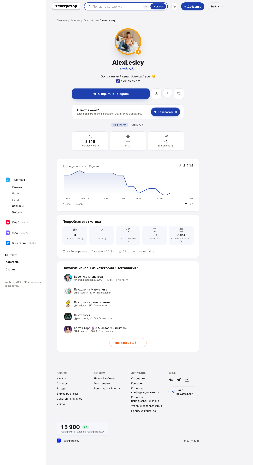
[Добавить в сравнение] (167, 92)
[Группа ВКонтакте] (170, 379)
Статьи (61, 403)
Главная (62, 20)
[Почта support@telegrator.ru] (186, 379)
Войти (215, 6)
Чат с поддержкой (184, 391)
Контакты (137, 383)
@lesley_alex (128, 68)
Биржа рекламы (67, 393)
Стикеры (62, 383)
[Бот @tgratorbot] (178, 379)
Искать (158, 6)
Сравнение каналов (69, 398)
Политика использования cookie (145, 399)
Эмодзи (62, 388)
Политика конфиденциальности (145, 390)
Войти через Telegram (108, 388)
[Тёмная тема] (174, 6)
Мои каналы (102, 383)
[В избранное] (179, 93)
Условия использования (146, 405)
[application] (128, 185)
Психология (91, 20)
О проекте (138, 378)
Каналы (75, 20)
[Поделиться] (156, 93)
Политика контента (143, 410)
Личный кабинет (104, 378)
